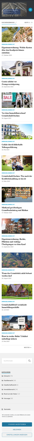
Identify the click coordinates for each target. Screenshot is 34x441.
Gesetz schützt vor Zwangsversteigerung (10, 82)
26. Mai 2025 (5, 150)
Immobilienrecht (8, 44)
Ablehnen (17, 429)
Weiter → (27, 347)
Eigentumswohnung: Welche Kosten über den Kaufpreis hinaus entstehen (17, 50)
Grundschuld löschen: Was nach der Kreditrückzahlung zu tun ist (17, 177)
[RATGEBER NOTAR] (14, 16)
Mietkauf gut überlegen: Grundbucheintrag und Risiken (15, 208)
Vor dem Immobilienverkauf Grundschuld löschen (14, 114)
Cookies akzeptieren (17, 424)
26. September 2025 (7, 87)
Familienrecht (8, 380)
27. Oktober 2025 (7, 55)
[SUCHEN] (29, 361)
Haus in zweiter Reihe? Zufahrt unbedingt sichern (15, 337)
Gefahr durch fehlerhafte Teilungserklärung (12, 145)
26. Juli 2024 (5, 310)
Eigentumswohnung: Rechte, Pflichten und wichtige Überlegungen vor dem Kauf (14, 242)
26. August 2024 (6, 278)
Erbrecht (7, 376)
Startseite (7, 409)
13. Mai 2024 (5, 341)
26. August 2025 (6, 118)
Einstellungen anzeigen (17, 435)
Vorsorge (7, 398)
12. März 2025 (6, 181)
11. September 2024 (7, 247)
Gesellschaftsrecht (10, 385)
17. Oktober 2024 (7, 212)
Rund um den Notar (10, 394)
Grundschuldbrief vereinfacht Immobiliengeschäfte (14, 306)
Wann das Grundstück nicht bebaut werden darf (17, 274)
